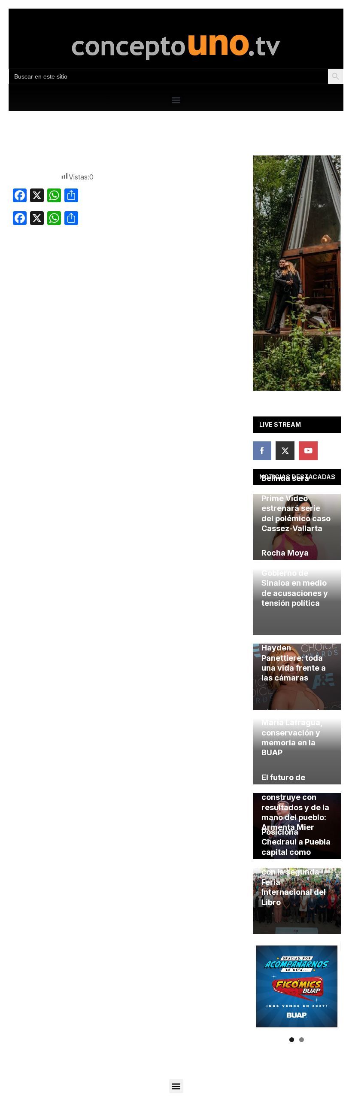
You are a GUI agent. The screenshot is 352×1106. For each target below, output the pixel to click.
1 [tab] (291, 1039)
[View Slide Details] (297, 273)
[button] (176, 100)
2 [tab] (301, 1039)
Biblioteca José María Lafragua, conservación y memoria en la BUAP (291, 732)
